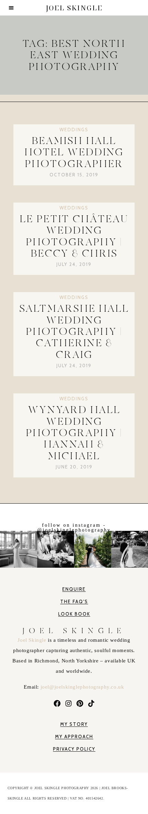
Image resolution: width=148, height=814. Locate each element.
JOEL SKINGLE (74, 7)
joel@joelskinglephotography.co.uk (82, 687)
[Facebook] (57, 703)
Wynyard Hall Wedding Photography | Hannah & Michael (74, 432)
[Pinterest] (79, 703)
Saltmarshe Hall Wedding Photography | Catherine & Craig (74, 331)
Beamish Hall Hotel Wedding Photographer (74, 152)
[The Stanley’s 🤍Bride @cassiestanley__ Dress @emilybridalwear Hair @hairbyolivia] (129, 547)
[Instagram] (68, 703)
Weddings (74, 129)
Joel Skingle (33, 640)
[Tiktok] (91, 703)
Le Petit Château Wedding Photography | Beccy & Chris (74, 236)
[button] (11, 8)
